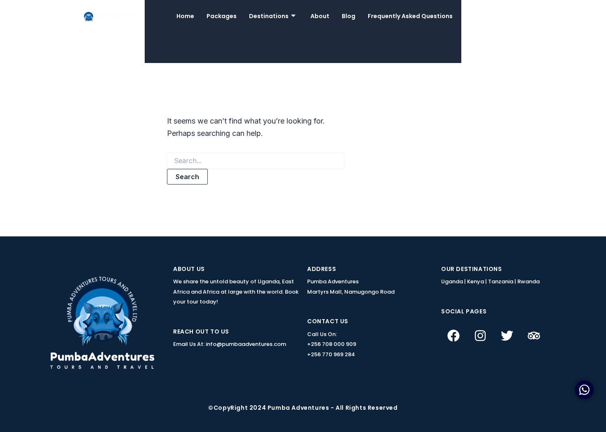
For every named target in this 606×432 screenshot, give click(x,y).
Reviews (477, 16)
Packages (222, 16)
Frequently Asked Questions (410, 16)
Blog (348, 16)
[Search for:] (255, 160)
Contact (515, 16)
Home (185, 16)
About (319, 16)
